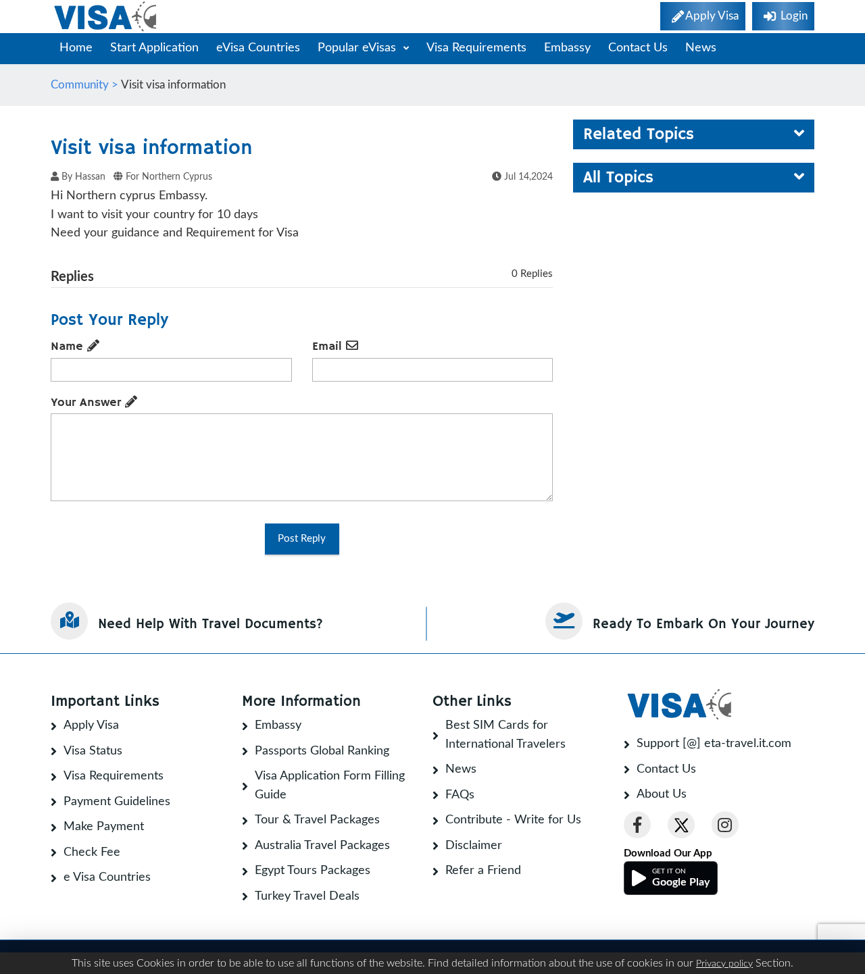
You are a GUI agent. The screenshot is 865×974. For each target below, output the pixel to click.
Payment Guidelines (117, 802)
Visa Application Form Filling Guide (330, 785)
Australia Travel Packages (322, 846)
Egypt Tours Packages (312, 871)
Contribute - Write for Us (513, 820)
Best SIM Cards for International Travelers (505, 734)
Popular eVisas (358, 48)
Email (329, 346)
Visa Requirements (476, 48)
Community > (86, 85)
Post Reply (302, 539)
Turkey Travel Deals (307, 896)
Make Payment (104, 827)
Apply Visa (91, 725)
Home (76, 48)
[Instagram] (725, 824)
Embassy (567, 48)
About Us (662, 794)
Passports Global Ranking (322, 751)
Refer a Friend (483, 871)
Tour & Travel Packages (317, 820)
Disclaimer (473, 846)
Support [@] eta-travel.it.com (714, 744)
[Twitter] (681, 824)
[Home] (106, 16)
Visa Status (93, 751)
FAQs (459, 795)
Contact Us (638, 48)
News (700, 48)
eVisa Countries (258, 48)
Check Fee (92, 852)
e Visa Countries (107, 877)
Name (69, 346)
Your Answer (88, 402)
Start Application (154, 48)
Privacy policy (724, 964)
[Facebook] (637, 824)
